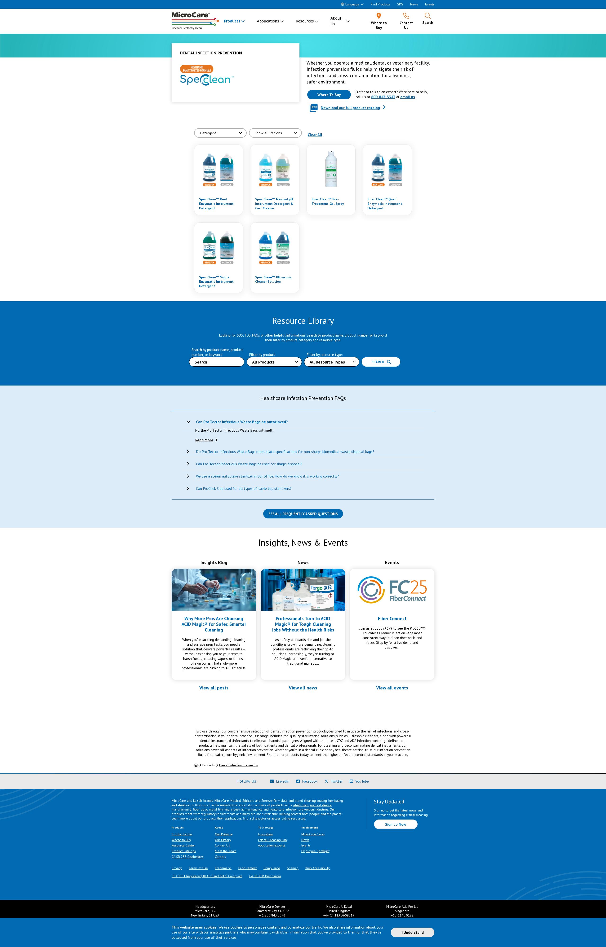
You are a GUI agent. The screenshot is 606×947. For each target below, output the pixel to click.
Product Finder (182, 834)
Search (379, 362)
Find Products (380, 4)
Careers (220, 857)
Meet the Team (225, 851)
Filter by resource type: (325, 354)
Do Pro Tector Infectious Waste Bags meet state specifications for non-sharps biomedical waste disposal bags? (285, 451)
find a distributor (254, 818)
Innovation (265, 834)
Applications (268, 21)
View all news (303, 688)
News (414, 4)
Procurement (247, 868)
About (219, 827)
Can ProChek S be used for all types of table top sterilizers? (244, 488)
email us (407, 96)
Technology (265, 827)
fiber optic (200, 809)
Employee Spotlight (315, 851)
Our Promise (224, 834)
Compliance (271, 868)
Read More (204, 440)
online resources (293, 818)
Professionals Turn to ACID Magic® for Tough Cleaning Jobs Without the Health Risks (303, 624)
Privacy (177, 868)
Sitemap (293, 868)
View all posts (213, 688)
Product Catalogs (184, 851)
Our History (223, 840)
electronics (301, 805)
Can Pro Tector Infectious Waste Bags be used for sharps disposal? (249, 463)
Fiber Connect (392, 618)
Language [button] (352, 4)
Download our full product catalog (350, 107)
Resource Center (183, 845)
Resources (305, 21)
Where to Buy (181, 840)
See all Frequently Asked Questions (303, 513)
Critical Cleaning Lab (272, 840)
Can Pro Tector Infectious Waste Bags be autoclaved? (242, 421)
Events (429, 4)
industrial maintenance (247, 809)
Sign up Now (395, 824)
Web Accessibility (317, 868)
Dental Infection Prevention (238, 765)
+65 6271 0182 (402, 915)
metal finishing (219, 809)
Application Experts (271, 845)
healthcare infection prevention (292, 809)
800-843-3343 (383, 96)
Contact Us (222, 845)
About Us (335, 20)
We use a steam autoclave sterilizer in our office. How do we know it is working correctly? (267, 476)
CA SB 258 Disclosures (188, 857)
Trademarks (223, 868)
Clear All (315, 134)
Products (232, 21)
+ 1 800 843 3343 (272, 915)
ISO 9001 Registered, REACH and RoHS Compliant (207, 876)
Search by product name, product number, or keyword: (217, 352)
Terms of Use (198, 868)
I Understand (413, 932)
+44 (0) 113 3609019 (338, 915)
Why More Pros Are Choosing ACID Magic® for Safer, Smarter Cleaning (214, 624)
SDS (400, 4)
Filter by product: (262, 354)
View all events (392, 688)
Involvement (309, 827)
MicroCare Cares (313, 834)
